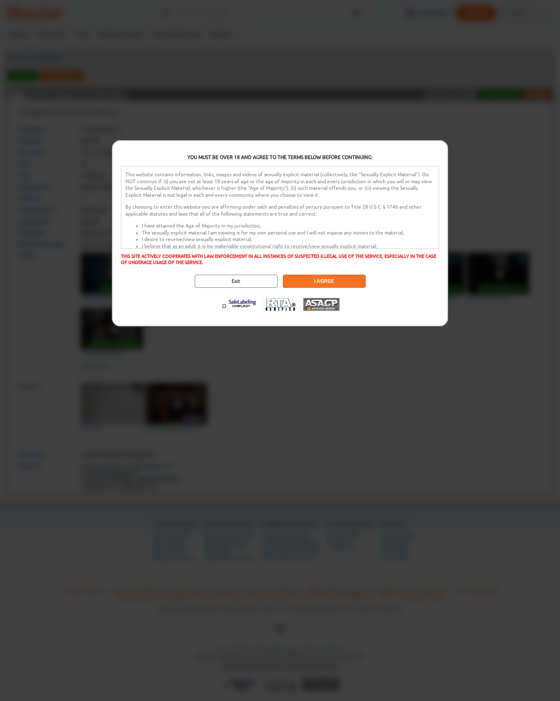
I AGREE (324, 281)
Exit (236, 281)
